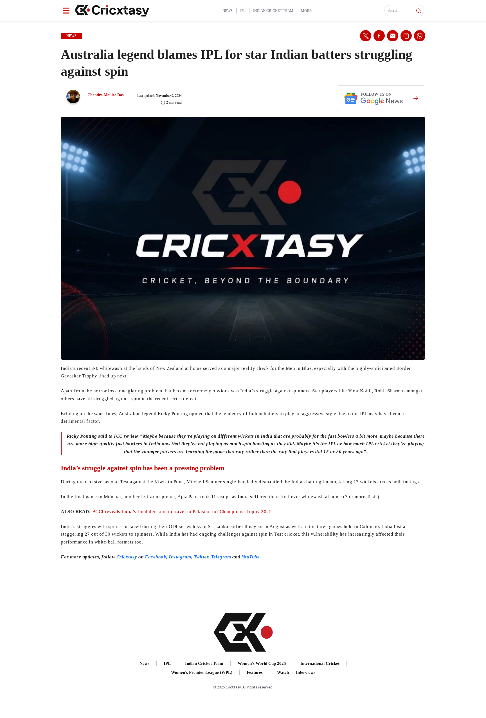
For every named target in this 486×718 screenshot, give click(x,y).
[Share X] (365, 35)
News (227, 10)
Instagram (180, 557)
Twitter (201, 557)
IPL (243, 10)
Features (255, 672)
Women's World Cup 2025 (262, 663)
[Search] (418, 10)
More (306, 10)
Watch (283, 672)
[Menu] (66, 10)
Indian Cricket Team (273, 10)
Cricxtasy (126, 557)
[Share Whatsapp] (419, 35)
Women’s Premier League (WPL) (201, 672)
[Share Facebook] (379, 35)
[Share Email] (392, 35)
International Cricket (319, 663)
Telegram (221, 557)
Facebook (155, 557)
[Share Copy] (406, 35)
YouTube (251, 557)
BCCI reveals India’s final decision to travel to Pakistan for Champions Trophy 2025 (182, 511)
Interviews (305, 672)
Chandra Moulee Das (105, 95)
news (71, 35)
